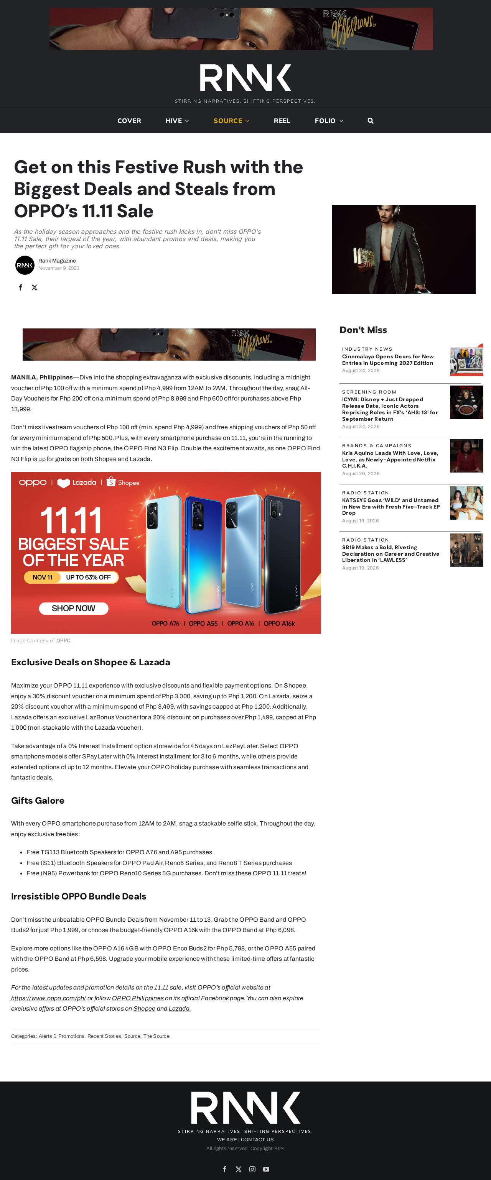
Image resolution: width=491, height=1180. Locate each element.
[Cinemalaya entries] (466, 345)
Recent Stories (104, 1036)
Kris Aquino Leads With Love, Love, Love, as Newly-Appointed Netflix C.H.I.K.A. (390, 459)
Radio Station (366, 493)
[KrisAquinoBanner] (466, 442)
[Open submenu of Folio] (340, 120)
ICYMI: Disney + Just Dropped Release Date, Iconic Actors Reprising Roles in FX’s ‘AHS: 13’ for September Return (390, 409)
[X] (34, 287)
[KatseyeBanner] (466, 489)
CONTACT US (257, 1139)
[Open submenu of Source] (246, 120)
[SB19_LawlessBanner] (466, 536)
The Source (156, 1036)
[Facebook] (21, 287)
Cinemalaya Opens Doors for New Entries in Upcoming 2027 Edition (388, 359)
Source (132, 1036)
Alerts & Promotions (62, 1036)
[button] (371, 120)
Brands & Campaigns (377, 445)
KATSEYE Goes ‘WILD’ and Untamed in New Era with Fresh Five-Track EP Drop (391, 507)
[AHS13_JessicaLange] (466, 388)
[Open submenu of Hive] (185, 120)
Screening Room (369, 392)
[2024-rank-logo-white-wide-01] (245, 65)
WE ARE (227, 1139)
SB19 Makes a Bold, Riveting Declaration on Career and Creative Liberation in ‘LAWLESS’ (391, 554)
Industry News (367, 349)
